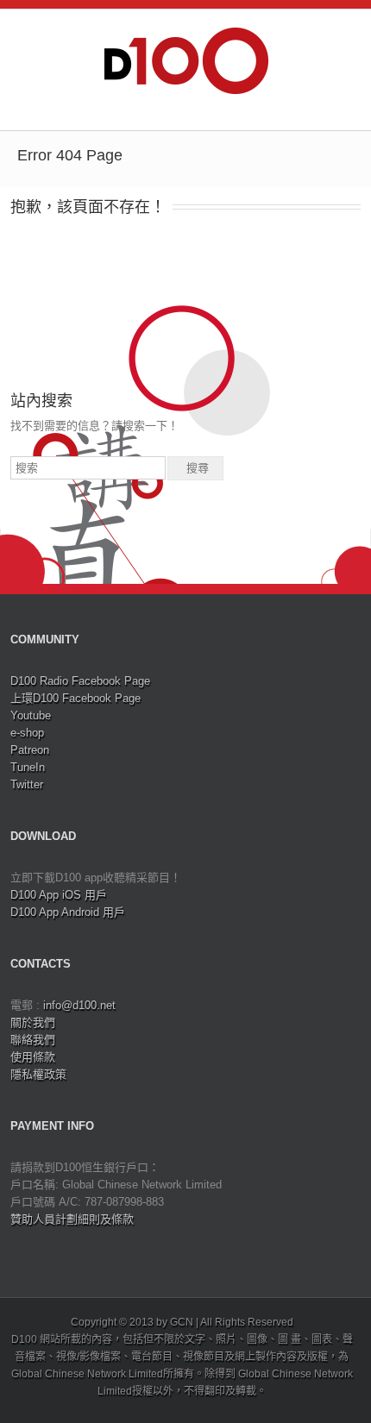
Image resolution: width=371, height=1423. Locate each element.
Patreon (29, 749)
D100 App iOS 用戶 (58, 894)
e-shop (27, 732)
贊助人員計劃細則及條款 (72, 1219)
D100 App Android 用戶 (67, 912)
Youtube (30, 715)
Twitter (26, 784)
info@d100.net (79, 1005)
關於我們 (32, 1022)
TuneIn (27, 767)
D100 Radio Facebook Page (80, 680)
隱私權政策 (38, 1074)
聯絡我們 (32, 1039)
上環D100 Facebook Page (75, 698)
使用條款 (32, 1056)
